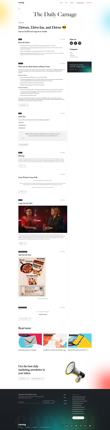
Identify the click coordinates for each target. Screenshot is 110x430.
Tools (71, 52)
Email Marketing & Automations (78, 409)
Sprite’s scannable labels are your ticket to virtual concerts (32, 51)
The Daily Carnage (80, 2)
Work (66, 2)
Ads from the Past (74, 57)
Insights (65, 400)
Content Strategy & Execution (78, 407)
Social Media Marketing (76, 405)
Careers (65, 403)
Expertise (72, 2)
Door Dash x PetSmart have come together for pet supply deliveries (34, 45)
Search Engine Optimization (77, 411)
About (61, 2)
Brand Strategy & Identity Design (78, 396)
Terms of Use (35, 427)
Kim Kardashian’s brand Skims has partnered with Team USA (32, 47)
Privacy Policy (28, 427)
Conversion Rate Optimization (78, 413)
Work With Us (89, 2)
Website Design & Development (78, 399)
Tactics (71, 54)
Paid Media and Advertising (77, 403)
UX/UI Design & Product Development (79, 401)
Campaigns (72, 55)
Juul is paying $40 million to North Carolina (29, 53)
